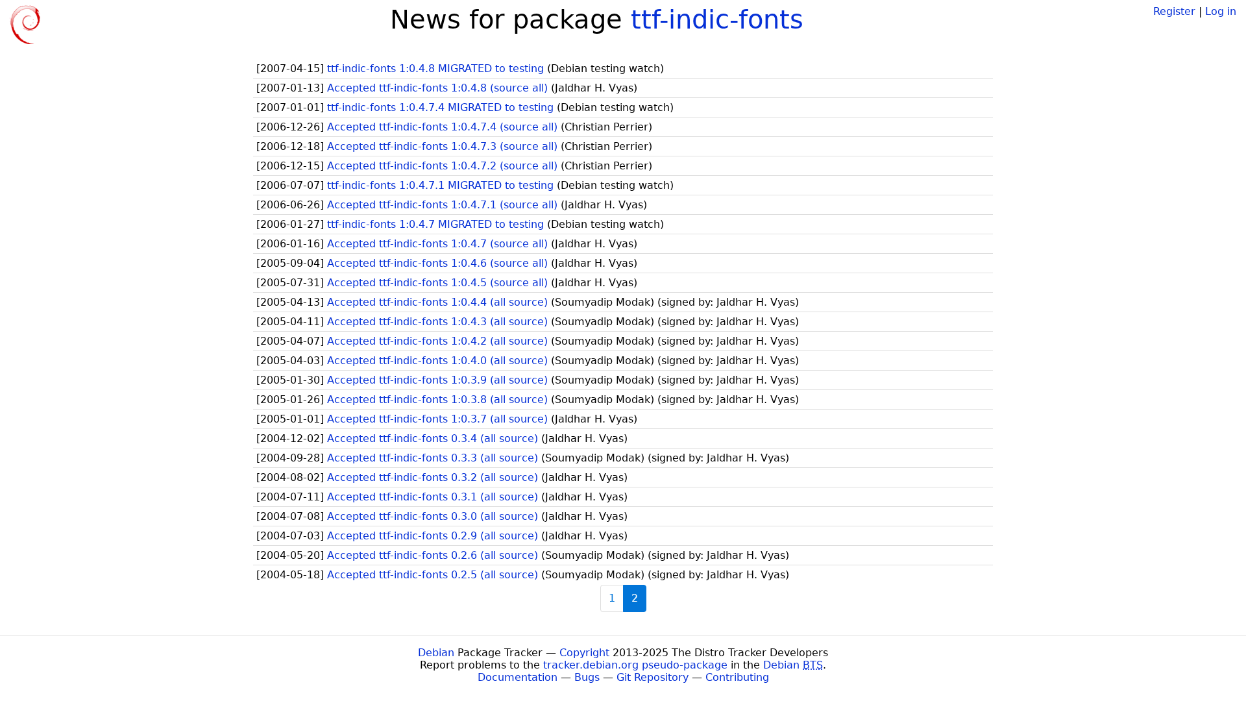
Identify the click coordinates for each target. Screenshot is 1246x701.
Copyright (584, 652)
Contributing (737, 677)
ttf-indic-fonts (717, 19)
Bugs (587, 677)
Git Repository (653, 677)
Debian (436, 652)
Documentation (517, 677)
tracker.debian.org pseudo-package (635, 665)
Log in (1220, 11)
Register (1174, 11)
